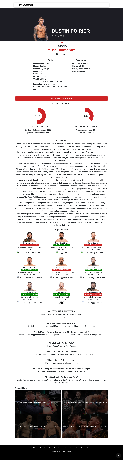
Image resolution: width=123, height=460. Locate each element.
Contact (45, 447)
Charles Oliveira (61, 268)
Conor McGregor (93, 268)
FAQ (34, 447)
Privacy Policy (65, 447)
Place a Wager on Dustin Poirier (61, 98)
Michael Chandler (29, 268)
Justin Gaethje (93, 243)
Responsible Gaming (74, 447)
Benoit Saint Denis (61, 243)
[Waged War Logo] (26, 5)
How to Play (39, 447)
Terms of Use (57, 447)
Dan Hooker (61, 293)
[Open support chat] (118, 455)
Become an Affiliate (85, 447)
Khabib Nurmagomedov (93, 293)
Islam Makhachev (29, 243)
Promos (51, 447)
